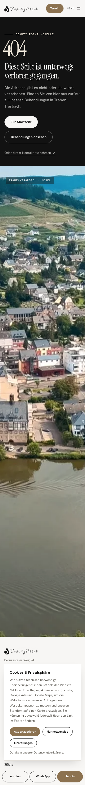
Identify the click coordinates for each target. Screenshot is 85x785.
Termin (54, 8)
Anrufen (15, 776)
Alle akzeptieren (25, 732)
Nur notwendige (57, 732)
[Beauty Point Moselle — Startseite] (25, 8)
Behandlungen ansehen (29, 137)
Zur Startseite (21, 122)
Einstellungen (23, 743)
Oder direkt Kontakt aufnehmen (29, 153)
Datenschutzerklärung (48, 752)
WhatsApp (43, 776)
